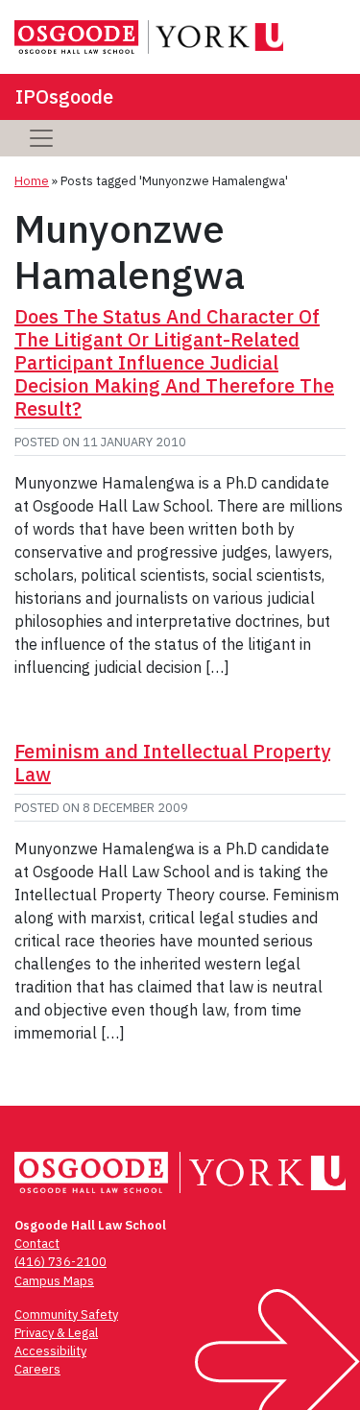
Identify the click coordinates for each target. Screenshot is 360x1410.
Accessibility (50, 1351)
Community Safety (66, 1314)
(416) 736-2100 (60, 1262)
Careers (37, 1369)
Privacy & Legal (56, 1333)
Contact (37, 1243)
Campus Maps (54, 1281)
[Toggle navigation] (41, 138)
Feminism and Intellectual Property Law (172, 762)
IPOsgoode (64, 96)
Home (31, 181)
